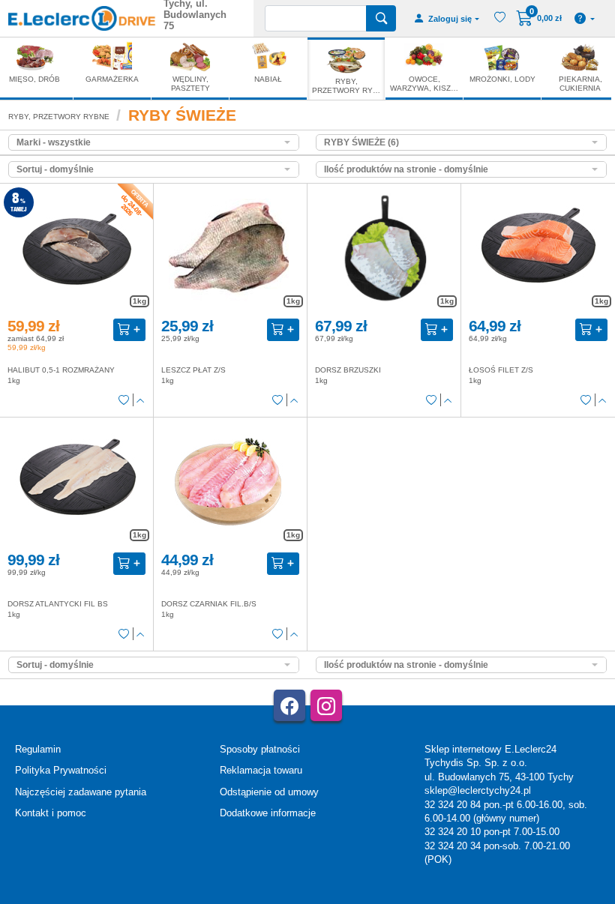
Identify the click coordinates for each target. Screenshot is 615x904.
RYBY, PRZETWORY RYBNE (59, 116)
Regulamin (38, 749)
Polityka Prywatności (60, 770)
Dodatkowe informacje (268, 813)
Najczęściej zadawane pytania (80, 792)
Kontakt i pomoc (50, 813)
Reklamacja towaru (261, 770)
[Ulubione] (123, 400)
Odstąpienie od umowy (269, 792)
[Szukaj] (381, 18)
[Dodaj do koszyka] (129, 330)
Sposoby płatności (260, 749)
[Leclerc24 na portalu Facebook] (289, 705)
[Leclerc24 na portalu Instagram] (326, 705)
